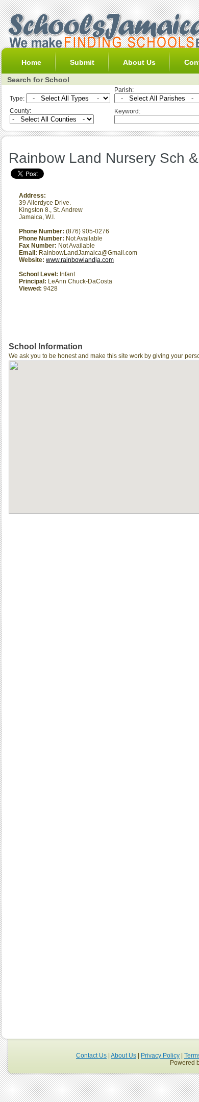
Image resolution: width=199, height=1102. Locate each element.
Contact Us (91, 1055)
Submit (82, 62)
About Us (139, 62)
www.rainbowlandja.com (80, 259)
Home (31, 62)
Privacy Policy (160, 1055)
